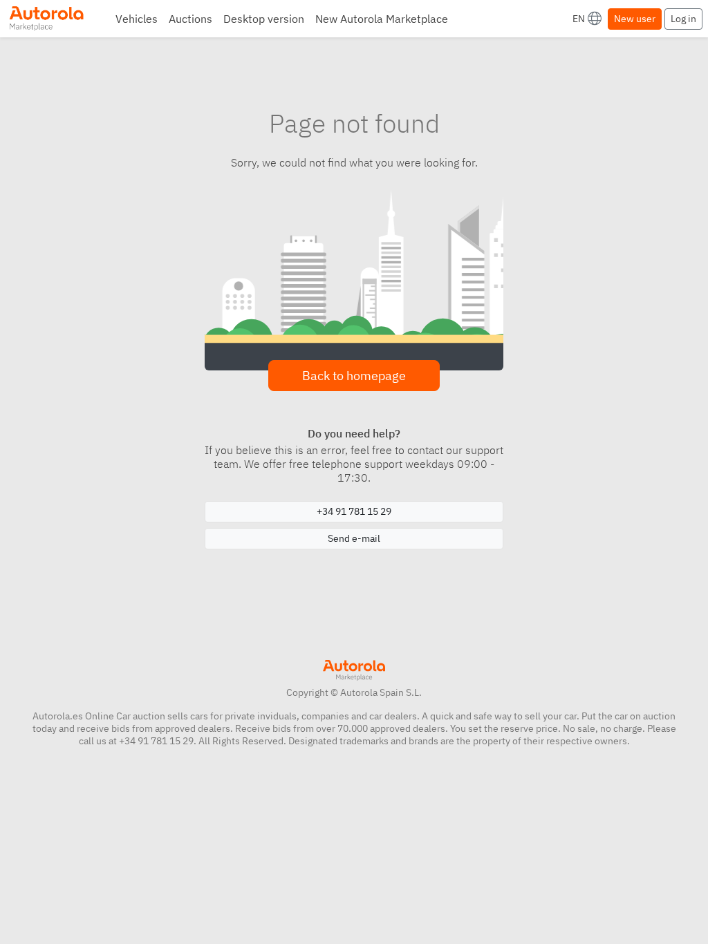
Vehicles (136, 19)
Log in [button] (683, 18)
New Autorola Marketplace (381, 19)
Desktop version (263, 19)
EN (578, 18)
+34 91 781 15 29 (354, 511)
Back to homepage (354, 376)
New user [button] (634, 18)
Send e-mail (354, 538)
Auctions (190, 19)
